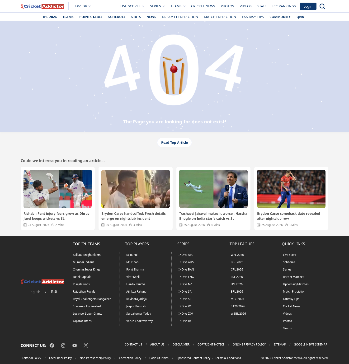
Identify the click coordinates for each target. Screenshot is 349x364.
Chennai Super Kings (86, 269)
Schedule (117, 16)
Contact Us (133, 344)
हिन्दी (54, 291)
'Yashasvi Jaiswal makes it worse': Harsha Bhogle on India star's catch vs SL (213, 216)
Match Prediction (220, 16)
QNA (300, 16)
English (81, 6)
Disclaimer (181, 344)
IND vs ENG (186, 277)
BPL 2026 (237, 291)
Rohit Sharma (135, 269)
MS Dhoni (132, 262)
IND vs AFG (186, 255)
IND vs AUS (186, 262)
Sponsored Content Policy (193, 358)
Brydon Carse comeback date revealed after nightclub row (288, 216)
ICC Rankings (284, 6)
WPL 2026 (237, 255)
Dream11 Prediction (180, 16)
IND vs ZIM (186, 314)
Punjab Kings (81, 284)
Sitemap (280, 344)
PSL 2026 (237, 277)
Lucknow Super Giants (87, 314)
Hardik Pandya (136, 284)
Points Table (91, 16)
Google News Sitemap (310, 344)
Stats (262, 6)
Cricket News (203, 6)
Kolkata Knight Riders (87, 255)
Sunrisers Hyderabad (87, 306)
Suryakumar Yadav (138, 314)
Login (308, 6)
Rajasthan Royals (84, 291)
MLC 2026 (237, 299)
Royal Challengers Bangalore (92, 299)
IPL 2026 (50, 16)
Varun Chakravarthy (139, 321)
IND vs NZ (185, 284)
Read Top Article (174, 142)
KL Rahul (131, 255)
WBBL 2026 (238, 314)
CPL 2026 (237, 269)
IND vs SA (185, 291)
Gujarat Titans (82, 321)
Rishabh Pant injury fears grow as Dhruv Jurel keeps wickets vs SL (57, 216)
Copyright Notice (211, 344)
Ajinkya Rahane (136, 291)
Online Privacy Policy (249, 344)
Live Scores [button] (130, 6)
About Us (157, 344)
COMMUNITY (280, 16)
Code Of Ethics (159, 358)
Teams (68, 16)
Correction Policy (130, 358)
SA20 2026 (238, 306)
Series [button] (155, 6)
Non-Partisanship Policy (95, 358)
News (151, 16)
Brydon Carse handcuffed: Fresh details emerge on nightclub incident (133, 216)
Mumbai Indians (83, 262)
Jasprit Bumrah (136, 306)
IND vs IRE (185, 321)
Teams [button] (176, 6)
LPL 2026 (237, 284)
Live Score (290, 255)
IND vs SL (185, 299)
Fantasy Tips (253, 16)
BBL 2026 (237, 262)
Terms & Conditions (228, 358)
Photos (227, 6)
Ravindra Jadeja (136, 299)
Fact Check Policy (60, 358)
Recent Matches (293, 277)
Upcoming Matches (296, 284)
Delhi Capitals (82, 277)
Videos (246, 6)
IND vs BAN (186, 269)
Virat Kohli (133, 277)
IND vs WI (185, 306)
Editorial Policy (31, 358)
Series (287, 269)
